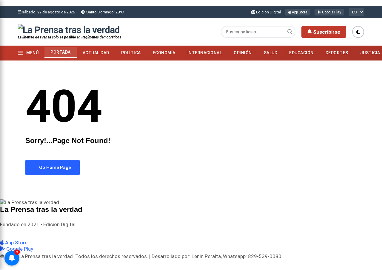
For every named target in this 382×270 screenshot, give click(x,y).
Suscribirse (326, 32)
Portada (60, 52)
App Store (299, 12)
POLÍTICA (131, 52)
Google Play (331, 12)
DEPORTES (337, 52)
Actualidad (96, 52)
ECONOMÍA (164, 52)
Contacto (86, 232)
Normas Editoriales (56, 232)
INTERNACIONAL (204, 52)
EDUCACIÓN (301, 52)
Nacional (26, 232)
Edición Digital (268, 12)
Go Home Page (54, 167)
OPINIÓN (243, 52)
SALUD (271, 52)
